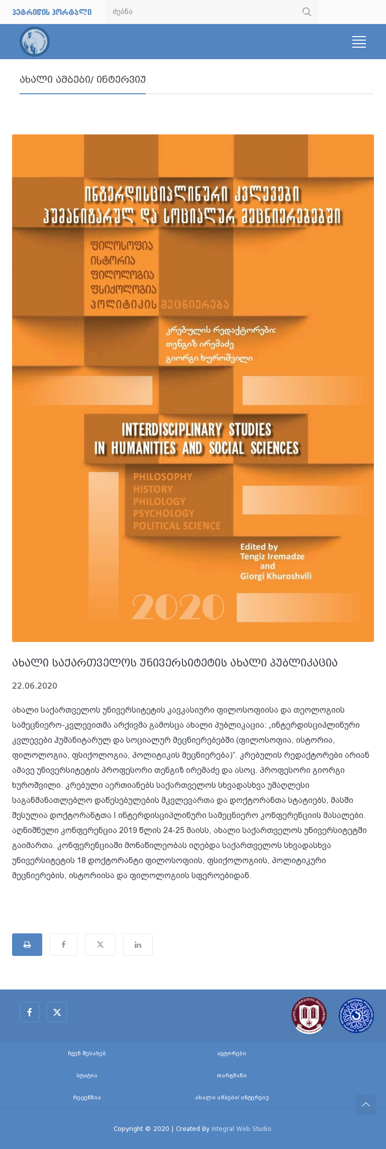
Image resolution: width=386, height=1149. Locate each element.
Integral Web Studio (241, 1128)
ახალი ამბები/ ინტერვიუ (83, 79)
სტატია (87, 1075)
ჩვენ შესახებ (87, 1053)
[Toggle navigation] (358, 42)
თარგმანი (232, 1075)
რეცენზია (87, 1097)
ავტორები (231, 1053)
